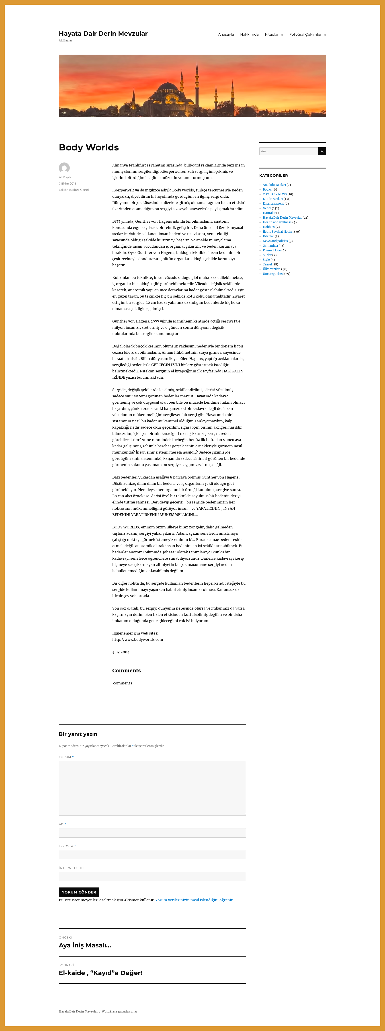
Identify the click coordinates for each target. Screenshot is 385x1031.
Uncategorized (273, 274)
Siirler (267, 255)
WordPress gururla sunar (119, 1011)
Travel (267, 264)
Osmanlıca (270, 246)
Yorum (66, 757)
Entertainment (273, 203)
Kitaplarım (274, 34)
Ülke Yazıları (272, 269)
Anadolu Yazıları (274, 185)
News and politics (275, 241)
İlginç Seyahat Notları (278, 232)
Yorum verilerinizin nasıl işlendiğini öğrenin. (194, 900)
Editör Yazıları (69, 189)
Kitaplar (268, 236)
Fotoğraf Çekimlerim (307, 34)
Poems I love (272, 250)
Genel (84, 189)
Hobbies (269, 227)
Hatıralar (269, 213)
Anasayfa (226, 34)
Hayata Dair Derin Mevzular (103, 33)
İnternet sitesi (73, 868)
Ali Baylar (66, 177)
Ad (63, 824)
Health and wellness (277, 222)
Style (266, 260)
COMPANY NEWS (275, 194)
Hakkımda (249, 34)
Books (267, 189)
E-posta (67, 846)
